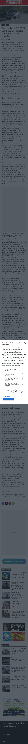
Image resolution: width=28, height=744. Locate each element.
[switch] (22, 373)
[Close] (25, 343)
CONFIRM (8, 399)
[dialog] (14, 372)
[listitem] (14, 370)
